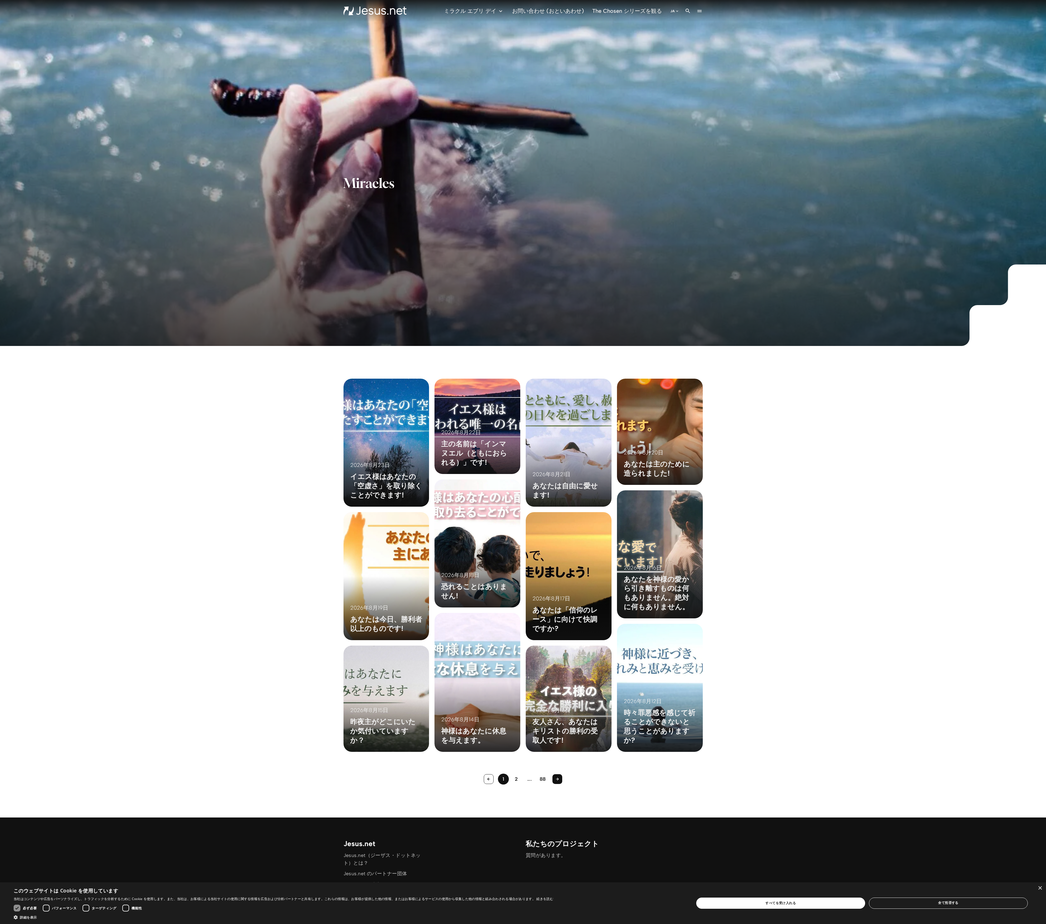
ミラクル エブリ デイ (470, 11)
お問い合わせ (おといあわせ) (548, 11)
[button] (283, 917)
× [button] (1040, 888)
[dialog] (523, 903)
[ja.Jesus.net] (374, 11)
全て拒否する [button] (948, 902)
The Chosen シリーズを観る (627, 11)
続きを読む (544, 898)
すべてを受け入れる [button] (780, 903)
